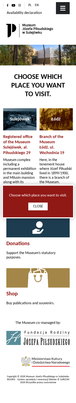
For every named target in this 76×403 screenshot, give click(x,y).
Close (38, 206)
